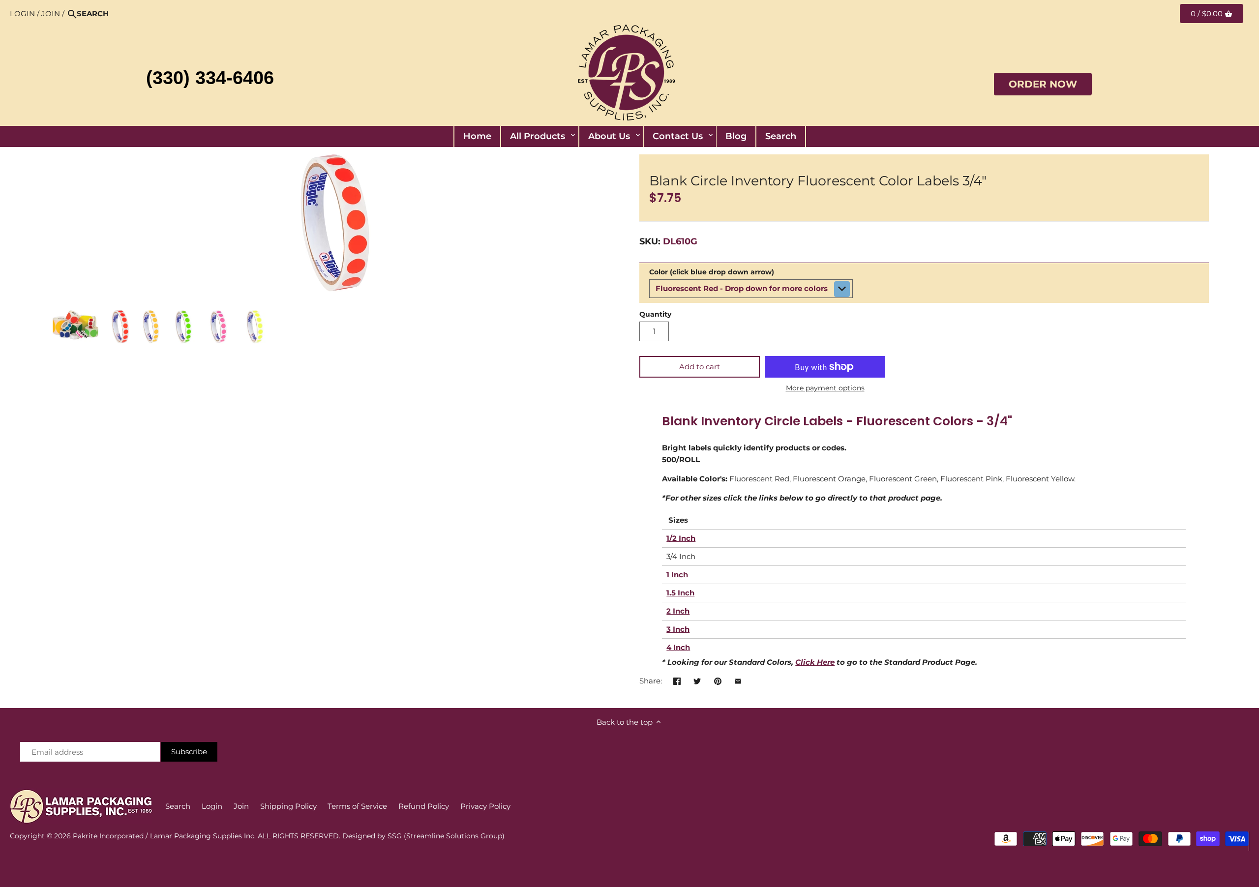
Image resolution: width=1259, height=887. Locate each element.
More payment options (825, 388)
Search (177, 806)
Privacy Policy (485, 806)
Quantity (655, 314)
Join (50, 13)
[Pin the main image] (717, 679)
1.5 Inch (680, 592)
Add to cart (699, 366)
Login (22, 13)
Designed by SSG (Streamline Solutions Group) (423, 836)
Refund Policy (423, 806)
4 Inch (678, 647)
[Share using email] (738, 679)
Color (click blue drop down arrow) (711, 272)
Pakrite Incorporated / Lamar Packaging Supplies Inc (163, 836)
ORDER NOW (1043, 84)
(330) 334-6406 (210, 77)
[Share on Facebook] (677, 679)
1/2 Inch (680, 538)
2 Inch (677, 611)
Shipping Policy (288, 806)
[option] (75, 327)
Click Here (815, 662)
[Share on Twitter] (697, 679)
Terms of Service (357, 806)
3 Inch (677, 629)
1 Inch (677, 574)
